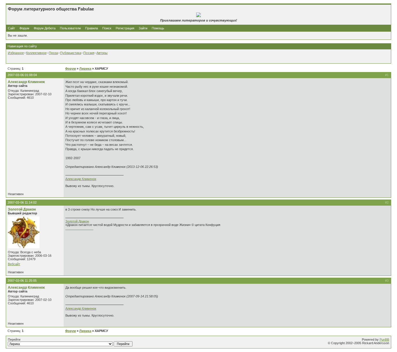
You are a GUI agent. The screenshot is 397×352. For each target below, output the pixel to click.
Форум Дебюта (45, 28)
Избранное (16, 53)
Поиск (106, 28)
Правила (91, 28)
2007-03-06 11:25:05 (22, 280)
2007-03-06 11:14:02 (22, 202)
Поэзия (88, 53)
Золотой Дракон (22, 209)
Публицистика (70, 53)
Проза (53, 53)
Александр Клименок (26, 82)
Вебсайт (14, 264)
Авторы (102, 53)
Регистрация (125, 28)
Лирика (85, 68)
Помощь (158, 28)
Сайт (12, 28)
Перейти (14, 339)
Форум (24, 28)
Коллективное (36, 53)
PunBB (384, 339)
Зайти (143, 28)
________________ (79, 228)
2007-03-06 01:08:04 (22, 75)
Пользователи (70, 28)
